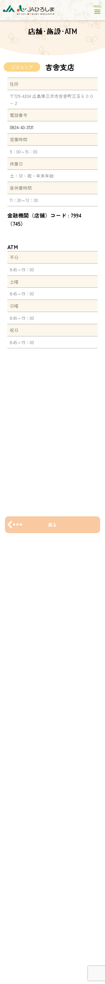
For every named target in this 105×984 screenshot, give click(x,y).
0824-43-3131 (21, 127)
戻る (52, 524)
